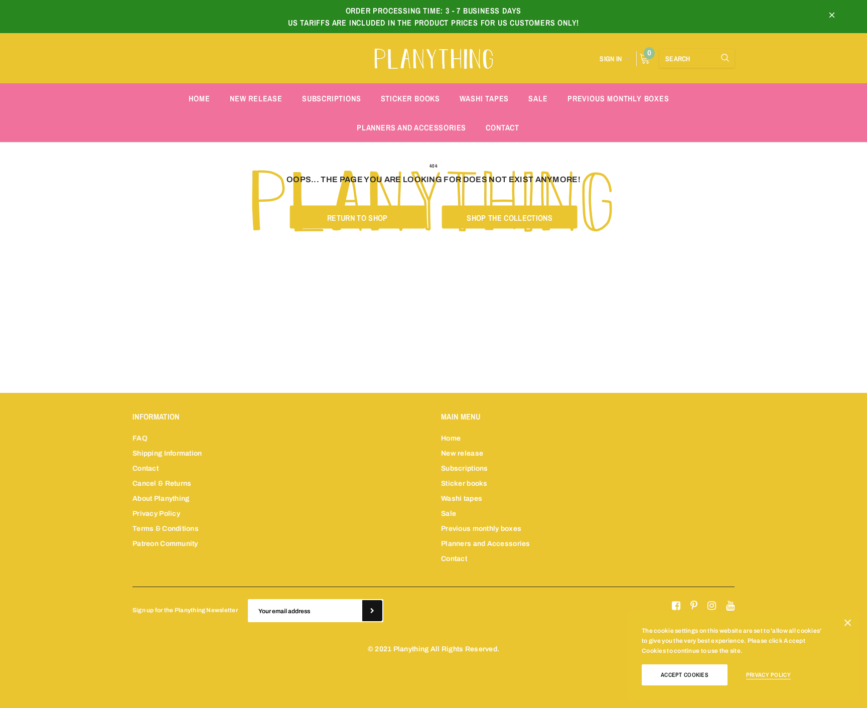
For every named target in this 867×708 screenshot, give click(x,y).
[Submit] (372, 610)
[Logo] (433, 57)
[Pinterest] (693, 606)
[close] (832, 17)
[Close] (847, 624)
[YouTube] (730, 606)
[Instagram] (711, 606)
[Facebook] (676, 606)
